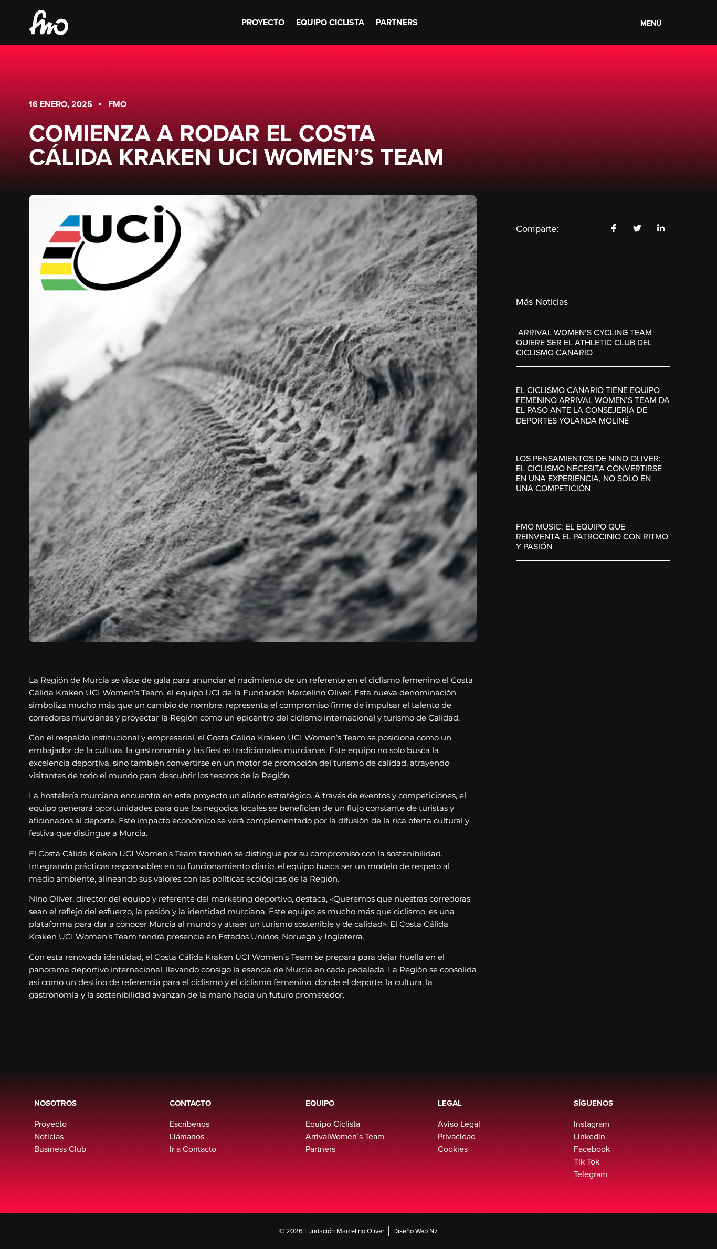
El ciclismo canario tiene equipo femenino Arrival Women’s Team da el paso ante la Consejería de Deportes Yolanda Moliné (593, 405)
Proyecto (262, 22)
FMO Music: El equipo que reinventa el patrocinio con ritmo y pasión (592, 537)
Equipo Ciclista (330, 22)
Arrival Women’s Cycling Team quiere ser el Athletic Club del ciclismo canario (584, 342)
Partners (397, 22)
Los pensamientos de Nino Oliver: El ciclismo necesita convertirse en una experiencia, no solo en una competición (589, 473)
